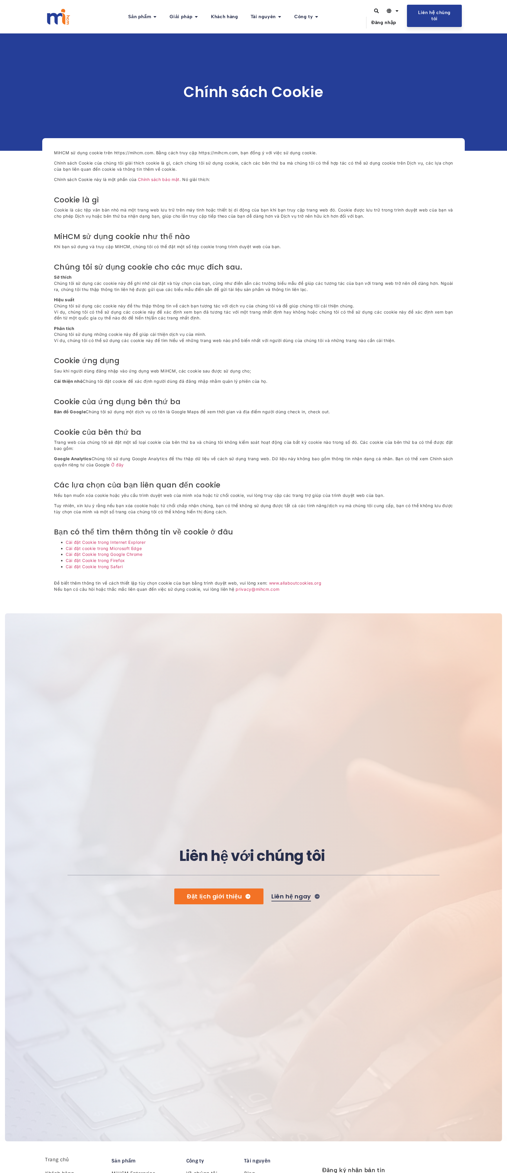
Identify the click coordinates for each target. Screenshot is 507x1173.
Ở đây (117, 464)
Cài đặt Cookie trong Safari (94, 566)
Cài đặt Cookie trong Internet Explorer (106, 542)
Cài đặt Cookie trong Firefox (95, 560)
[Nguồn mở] (279, 16)
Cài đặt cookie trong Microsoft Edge (104, 548)
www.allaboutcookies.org (295, 582)
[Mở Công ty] (316, 16)
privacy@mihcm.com (257, 589)
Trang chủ (57, 1160)
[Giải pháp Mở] (196, 16)
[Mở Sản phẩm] (155, 16)
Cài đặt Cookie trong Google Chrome (104, 554)
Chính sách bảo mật (159, 179)
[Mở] (397, 10)
